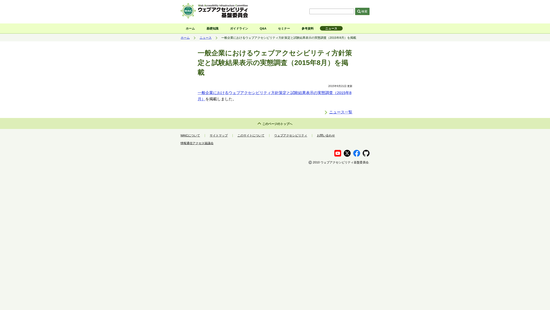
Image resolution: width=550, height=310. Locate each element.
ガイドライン (239, 28)
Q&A (263, 28)
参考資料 (308, 28)
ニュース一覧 (340, 112)
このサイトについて (250, 135)
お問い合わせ (326, 135)
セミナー (284, 28)
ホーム (190, 28)
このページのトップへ (277, 124)
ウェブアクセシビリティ (290, 135)
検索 (364, 11)
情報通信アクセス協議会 (197, 143)
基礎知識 (212, 28)
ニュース (331, 28)
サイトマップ (219, 135)
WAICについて (190, 135)
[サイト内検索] (332, 11)
